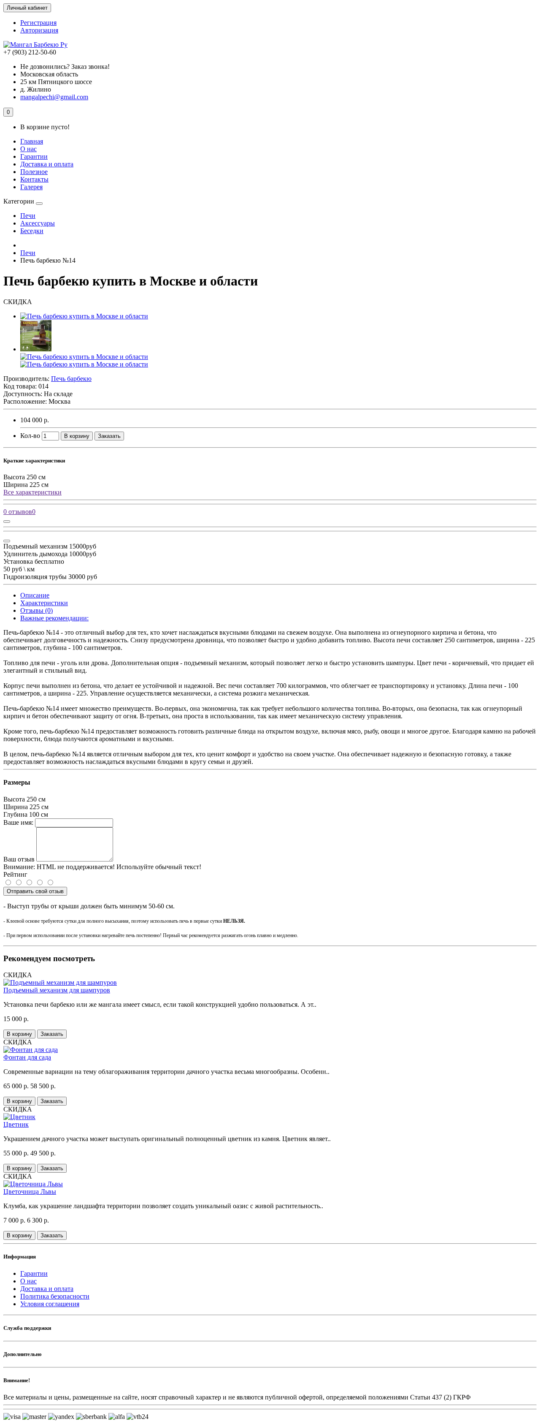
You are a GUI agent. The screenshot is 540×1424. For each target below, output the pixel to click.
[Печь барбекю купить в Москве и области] (84, 316)
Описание (34, 595)
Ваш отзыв (19, 859)
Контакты (34, 179)
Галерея (31, 186)
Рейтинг (15, 874)
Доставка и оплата (46, 164)
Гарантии (34, 156)
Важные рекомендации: (54, 618)
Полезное (34, 171)
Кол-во (30, 435)
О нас (28, 148)
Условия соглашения (49, 1303)
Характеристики (44, 602)
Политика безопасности (54, 1296)
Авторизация (39, 30)
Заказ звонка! (65, 66)
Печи (27, 215)
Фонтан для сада (27, 1057)
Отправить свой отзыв (35, 891)
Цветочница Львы (29, 1191)
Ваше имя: (18, 822)
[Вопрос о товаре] (6, 521)
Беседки (31, 230)
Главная (31, 141)
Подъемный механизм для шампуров (56, 990)
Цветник (16, 1124)
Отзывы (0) (36, 610)
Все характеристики (32, 492)
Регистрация (38, 22)
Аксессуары (37, 223)
